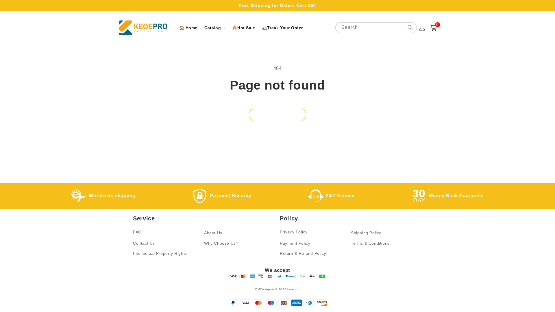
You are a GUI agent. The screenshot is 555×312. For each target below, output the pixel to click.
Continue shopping (277, 114)
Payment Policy (295, 243)
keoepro (293, 289)
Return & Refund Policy (303, 253)
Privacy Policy (293, 232)
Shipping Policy (366, 233)
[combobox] (376, 28)
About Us (213, 233)
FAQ (137, 232)
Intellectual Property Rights (160, 253)
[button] (215, 28)
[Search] (410, 27)
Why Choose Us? (221, 243)
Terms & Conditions (370, 243)
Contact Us (144, 243)
